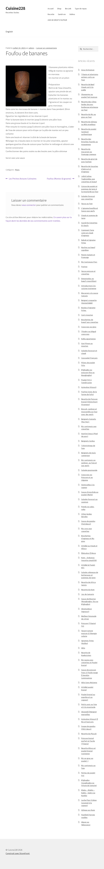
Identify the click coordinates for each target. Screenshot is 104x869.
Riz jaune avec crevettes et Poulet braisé (89, 663)
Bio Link (68, 8)
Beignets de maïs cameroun (88, 454)
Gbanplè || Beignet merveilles (89, 713)
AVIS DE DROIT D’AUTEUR (57, 20)
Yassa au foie (86, 203)
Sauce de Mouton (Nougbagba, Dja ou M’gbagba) (89, 602)
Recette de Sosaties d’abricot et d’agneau (89, 169)
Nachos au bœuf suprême (88, 248)
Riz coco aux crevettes (86, 529)
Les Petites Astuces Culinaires (22, 178)
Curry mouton (87, 315)
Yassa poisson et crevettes (88, 272)
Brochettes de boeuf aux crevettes (89, 321)
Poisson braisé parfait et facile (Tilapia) (88, 741)
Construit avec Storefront (18, 853)
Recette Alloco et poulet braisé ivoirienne (88, 751)
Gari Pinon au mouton (87, 344)
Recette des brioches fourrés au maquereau (89, 142)
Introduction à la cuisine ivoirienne (88, 287)
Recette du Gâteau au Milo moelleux (89, 123)
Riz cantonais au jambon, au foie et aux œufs (89, 463)
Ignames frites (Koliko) (87, 642)
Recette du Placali (89, 733)
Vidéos (72, 14)
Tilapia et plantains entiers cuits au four (89, 77)
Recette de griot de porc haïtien (89, 160)
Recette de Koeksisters (86, 654)
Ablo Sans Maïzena (89, 682)
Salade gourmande (89, 470)
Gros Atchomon (87, 70)
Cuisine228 (15, 8)
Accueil (50, 8)
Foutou (84, 266)
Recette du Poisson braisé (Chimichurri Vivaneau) (89, 402)
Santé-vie (62, 14)
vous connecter (29, 205)
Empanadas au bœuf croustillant (88, 280)
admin (31, 48)
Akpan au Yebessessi (85, 823)
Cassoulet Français (89, 358)
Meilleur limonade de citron (88, 617)
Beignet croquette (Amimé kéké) (89, 301)
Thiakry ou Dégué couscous (88, 332)
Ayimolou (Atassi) (88, 387)
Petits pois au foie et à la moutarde (89, 705)
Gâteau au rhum (88, 810)
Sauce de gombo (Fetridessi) (88, 522)
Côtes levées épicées (86, 515)
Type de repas (81, 8)
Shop (59, 8)
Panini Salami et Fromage (88, 256)
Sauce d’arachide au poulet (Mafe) (89, 493)
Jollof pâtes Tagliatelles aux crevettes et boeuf (89, 179)
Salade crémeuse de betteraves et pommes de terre (89, 575)
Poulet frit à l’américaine (86, 381)
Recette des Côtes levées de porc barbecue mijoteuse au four (89, 106)
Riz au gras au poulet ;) (87, 759)
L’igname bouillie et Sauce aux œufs (89, 209)
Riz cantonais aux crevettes (88, 427)
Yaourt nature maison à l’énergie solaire (89, 633)
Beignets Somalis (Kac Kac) (88, 420)
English (9, 31)
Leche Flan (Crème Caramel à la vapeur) (89, 803)
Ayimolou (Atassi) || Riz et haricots (89, 720)
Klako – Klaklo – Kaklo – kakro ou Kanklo (88, 793)
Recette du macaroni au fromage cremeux (88, 152)
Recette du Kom (88, 589)
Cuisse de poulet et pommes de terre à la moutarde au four (89, 189)
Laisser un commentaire (46, 48)
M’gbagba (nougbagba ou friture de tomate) (89, 783)
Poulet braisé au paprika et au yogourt (88, 697)
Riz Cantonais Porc (89, 262)
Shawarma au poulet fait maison (89, 95)
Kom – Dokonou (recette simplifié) (89, 559)
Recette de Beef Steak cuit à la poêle (87, 87)
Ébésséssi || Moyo (88, 553)
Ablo (83, 648)
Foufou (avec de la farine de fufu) (89, 393)
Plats (17, 170)
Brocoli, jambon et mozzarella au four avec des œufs (89, 412)
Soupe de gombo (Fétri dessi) (88, 727)
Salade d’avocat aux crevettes (88, 197)
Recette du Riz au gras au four (88, 115)
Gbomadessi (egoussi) (86, 610)
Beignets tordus (88, 441)
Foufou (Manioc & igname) (59, 178)
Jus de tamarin (87, 594)
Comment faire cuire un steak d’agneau (87, 233)
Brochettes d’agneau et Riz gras (87, 538)
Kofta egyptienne (88, 339)
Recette (51, 14)
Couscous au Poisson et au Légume (87, 477)
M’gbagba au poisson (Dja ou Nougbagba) (88, 372)
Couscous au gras (88, 327)
